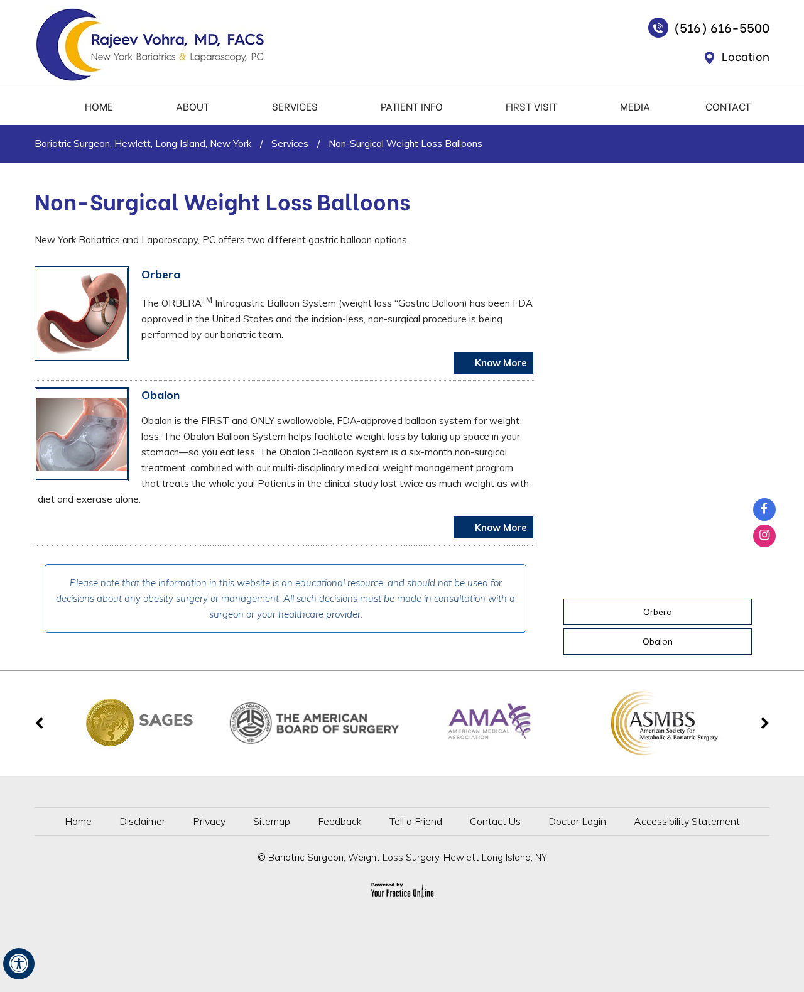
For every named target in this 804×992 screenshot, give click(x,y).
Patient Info (412, 106)
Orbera (160, 274)
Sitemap (271, 821)
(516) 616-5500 (721, 27)
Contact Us (495, 821)
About (192, 106)
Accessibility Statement (687, 821)
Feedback (340, 821)
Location (745, 55)
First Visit (531, 106)
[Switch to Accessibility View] (19, 963)
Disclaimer (142, 821)
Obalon (160, 395)
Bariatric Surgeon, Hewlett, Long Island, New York (143, 144)
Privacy (209, 821)
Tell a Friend (415, 821)
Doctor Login (577, 821)
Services (295, 106)
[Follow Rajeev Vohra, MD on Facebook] (764, 509)
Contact (728, 106)
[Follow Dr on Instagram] (764, 536)
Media (635, 106)
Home (99, 106)
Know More (499, 363)
